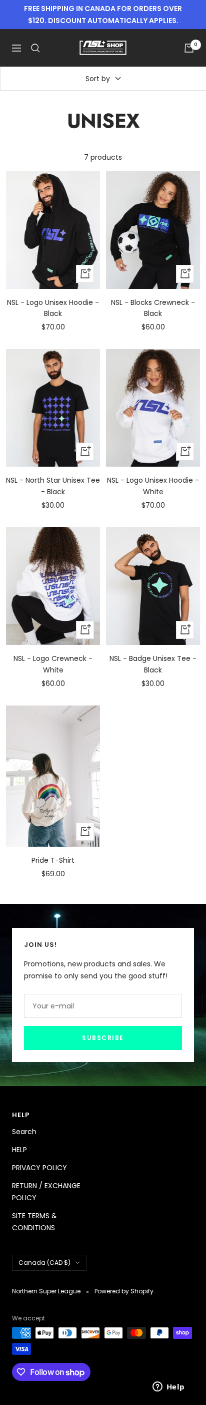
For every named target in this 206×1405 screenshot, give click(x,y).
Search (24, 1132)
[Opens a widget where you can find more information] (168, 1387)
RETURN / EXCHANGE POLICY (46, 1192)
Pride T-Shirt (53, 860)
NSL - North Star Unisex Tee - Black (53, 485)
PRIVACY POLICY (39, 1168)
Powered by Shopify (124, 1291)
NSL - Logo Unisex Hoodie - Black (53, 307)
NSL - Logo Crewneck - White (53, 663)
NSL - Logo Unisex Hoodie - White (153, 485)
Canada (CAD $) (44, 1262)
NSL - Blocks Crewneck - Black (153, 307)
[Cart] (189, 48)
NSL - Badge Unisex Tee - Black (153, 663)
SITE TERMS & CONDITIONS (34, 1222)
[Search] (35, 48)
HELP (19, 1150)
